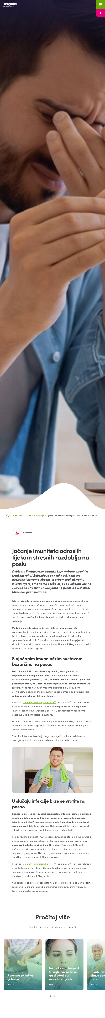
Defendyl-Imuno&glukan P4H (39, 702)
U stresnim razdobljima (36, 515)
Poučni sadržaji (18, 515)
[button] (50, 996)
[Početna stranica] (13, 4)
